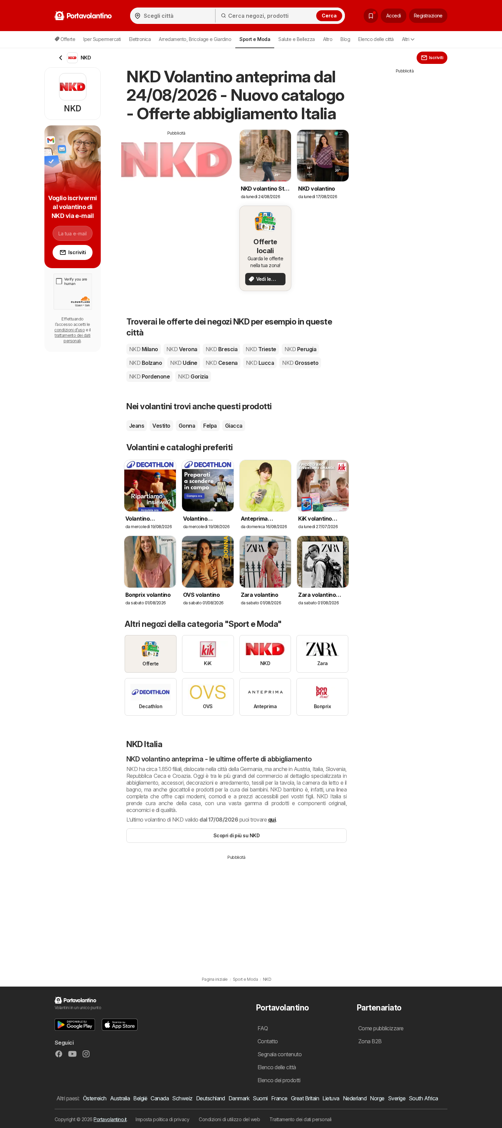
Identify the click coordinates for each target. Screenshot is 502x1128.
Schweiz (182, 1098)
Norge (377, 1098)
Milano (143, 349)
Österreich (95, 1098)
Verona (181, 349)
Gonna (187, 425)
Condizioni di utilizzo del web (229, 1119)
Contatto (267, 1041)
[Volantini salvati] (371, 16)
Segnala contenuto (279, 1054)
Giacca (233, 425)
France (279, 1098)
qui (272, 819)
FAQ (262, 1028)
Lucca (260, 362)
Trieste (261, 349)
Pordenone (149, 376)
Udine (183, 362)
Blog (345, 39)
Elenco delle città (376, 39)
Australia (120, 1098)
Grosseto (300, 362)
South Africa (423, 1098)
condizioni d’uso (69, 329)
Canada (160, 1098)
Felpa (210, 425)
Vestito (161, 425)
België (140, 1098)
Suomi (260, 1098)
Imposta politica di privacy (162, 1119)
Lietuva (330, 1098)
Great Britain (305, 1098)
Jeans (136, 425)
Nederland (354, 1098)
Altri (405, 39)
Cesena (222, 362)
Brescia (221, 349)
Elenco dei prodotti (278, 1080)
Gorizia (193, 376)
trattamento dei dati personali (72, 338)
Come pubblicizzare (381, 1028)
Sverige (396, 1098)
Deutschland (210, 1098)
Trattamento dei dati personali (300, 1119)
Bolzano (145, 362)
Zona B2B (370, 1041)
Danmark (238, 1098)
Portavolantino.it (110, 1119)
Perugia (300, 349)
